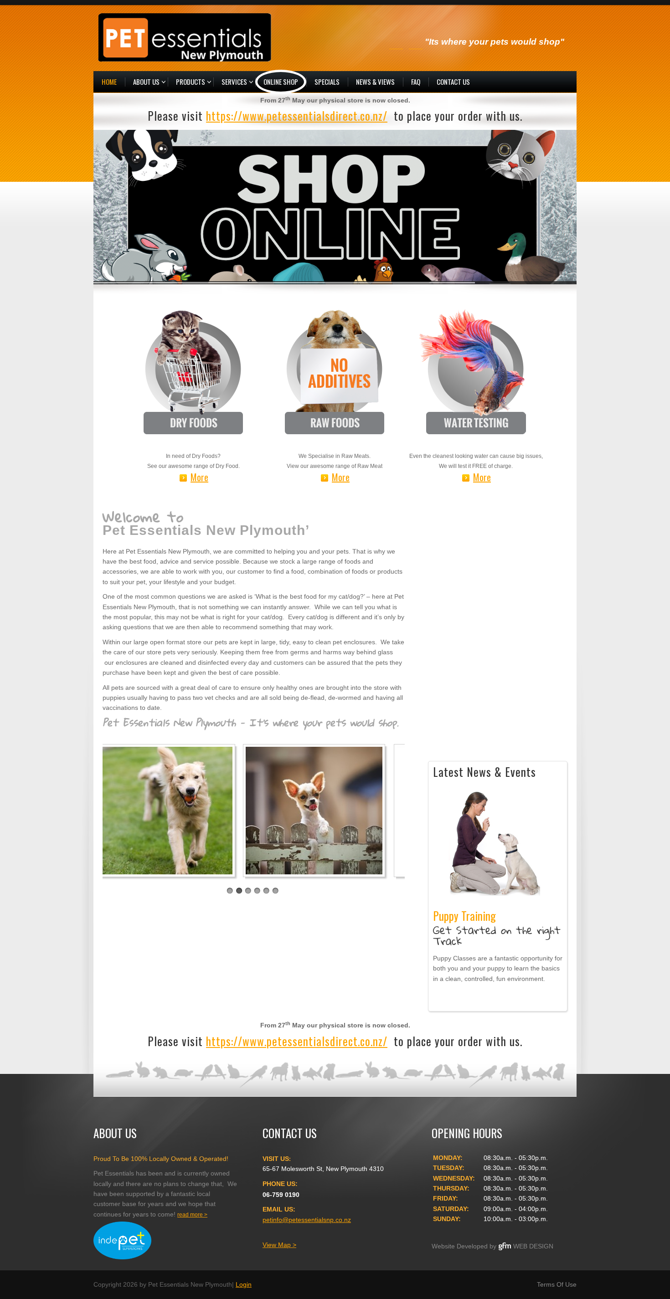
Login (244, 1284)
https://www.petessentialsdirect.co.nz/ (296, 115)
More (199, 477)
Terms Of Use (557, 1284)
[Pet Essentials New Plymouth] (184, 37)
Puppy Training (494, 843)
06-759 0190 (281, 1194)
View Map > (279, 1244)
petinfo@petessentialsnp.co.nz (307, 1219)
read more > (192, 1215)
